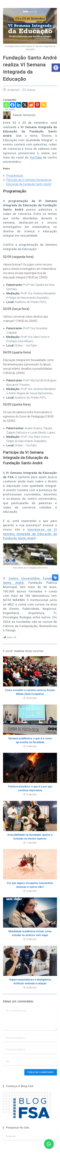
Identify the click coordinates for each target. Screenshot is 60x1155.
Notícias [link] (31, 90)
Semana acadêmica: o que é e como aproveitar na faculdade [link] (30, 740)
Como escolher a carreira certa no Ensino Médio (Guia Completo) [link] (30, 692)
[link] (56, 68)
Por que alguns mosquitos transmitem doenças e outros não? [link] (30, 885)
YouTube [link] (36, 157)
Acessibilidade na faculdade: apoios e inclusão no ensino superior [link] (30, 836)
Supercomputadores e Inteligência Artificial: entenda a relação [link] (30, 981)
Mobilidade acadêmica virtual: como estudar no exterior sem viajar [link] (30, 933)
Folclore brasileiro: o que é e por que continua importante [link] (30, 788)
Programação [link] (14, 175)
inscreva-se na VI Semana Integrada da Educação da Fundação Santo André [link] (30, 534)
